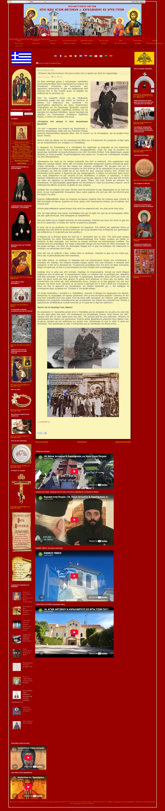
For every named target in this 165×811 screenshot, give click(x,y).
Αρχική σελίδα (82, 442)
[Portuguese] (90, 58)
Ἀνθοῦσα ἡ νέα (25, 154)
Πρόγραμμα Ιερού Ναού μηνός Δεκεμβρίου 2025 (28, 665)
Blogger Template (75, 809)
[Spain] (70, 58)
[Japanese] (95, 58)
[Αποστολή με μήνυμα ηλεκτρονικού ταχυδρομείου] (38, 433)
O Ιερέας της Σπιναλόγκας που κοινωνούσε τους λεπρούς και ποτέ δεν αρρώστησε (78, 73)
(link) (131, 801)
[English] (55, 58)
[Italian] (75, 58)
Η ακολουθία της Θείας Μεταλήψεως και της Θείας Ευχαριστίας (27, 610)
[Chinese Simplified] (111, 58)
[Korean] (100, 58)
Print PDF (58, 77)
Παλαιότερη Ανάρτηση (123, 442)
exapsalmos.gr (45, 421)
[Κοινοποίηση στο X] (43, 433)
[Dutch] (80, 58)
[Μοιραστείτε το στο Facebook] (46, 433)
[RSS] (11, 804)
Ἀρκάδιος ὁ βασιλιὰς (18, 156)
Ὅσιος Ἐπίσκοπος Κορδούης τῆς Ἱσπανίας (20, 150)
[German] (65, 58)
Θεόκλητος (28, 156)
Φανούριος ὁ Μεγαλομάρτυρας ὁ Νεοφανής (21, 145)
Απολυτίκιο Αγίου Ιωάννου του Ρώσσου (27, 709)
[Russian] (85, 58)
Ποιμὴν (17, 145)
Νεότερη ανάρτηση (41, 442)
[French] (60, 58)
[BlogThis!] (41, 433)
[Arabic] (105, 58)
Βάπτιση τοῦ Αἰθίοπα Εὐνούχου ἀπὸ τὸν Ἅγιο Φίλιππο (22, 152)
